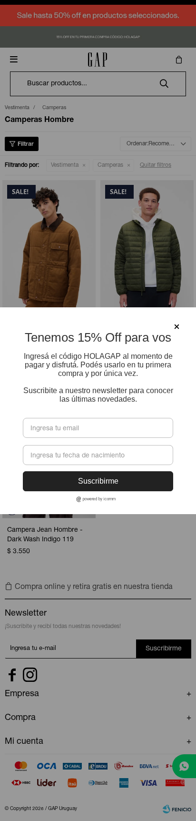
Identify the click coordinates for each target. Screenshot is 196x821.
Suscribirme (98, 481)
